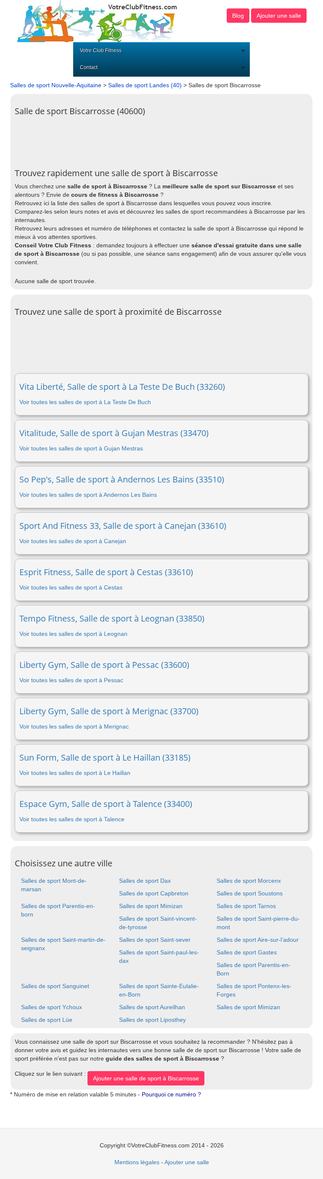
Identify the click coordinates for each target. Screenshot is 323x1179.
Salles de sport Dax (145, 880)
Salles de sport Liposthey (152, 1019)
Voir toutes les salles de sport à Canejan (72, 541)
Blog (238, 15)
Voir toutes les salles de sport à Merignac (74, 726)
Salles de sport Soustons (250, 893)
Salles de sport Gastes (247, 952)
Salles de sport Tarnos (246, 906)
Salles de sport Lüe (46, 1019)
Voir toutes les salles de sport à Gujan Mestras (81, 448)
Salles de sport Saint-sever (155, 939)
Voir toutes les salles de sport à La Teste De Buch (85, 402)
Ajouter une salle (279, 15)
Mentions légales (136, 1162)
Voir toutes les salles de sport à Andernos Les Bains (88, 494)
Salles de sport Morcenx (249, 880)
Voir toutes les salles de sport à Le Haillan (74, 772)
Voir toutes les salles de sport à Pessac (71, 680)
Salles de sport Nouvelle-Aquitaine (55, 85)
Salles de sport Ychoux (51, 1007)
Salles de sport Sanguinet (55, 986)
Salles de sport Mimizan (151, 906)
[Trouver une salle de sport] (98, 20)
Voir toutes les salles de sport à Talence (71, 819)
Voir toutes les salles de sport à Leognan (73, 633)
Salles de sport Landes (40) (145, 85)
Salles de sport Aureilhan (152, 1007)
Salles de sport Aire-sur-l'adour (258, 939)
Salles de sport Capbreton (153, 893)
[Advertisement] (168, 139)
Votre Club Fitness (101, 51)
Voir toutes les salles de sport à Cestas (70, 587)
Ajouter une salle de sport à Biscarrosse (146, 1078)
